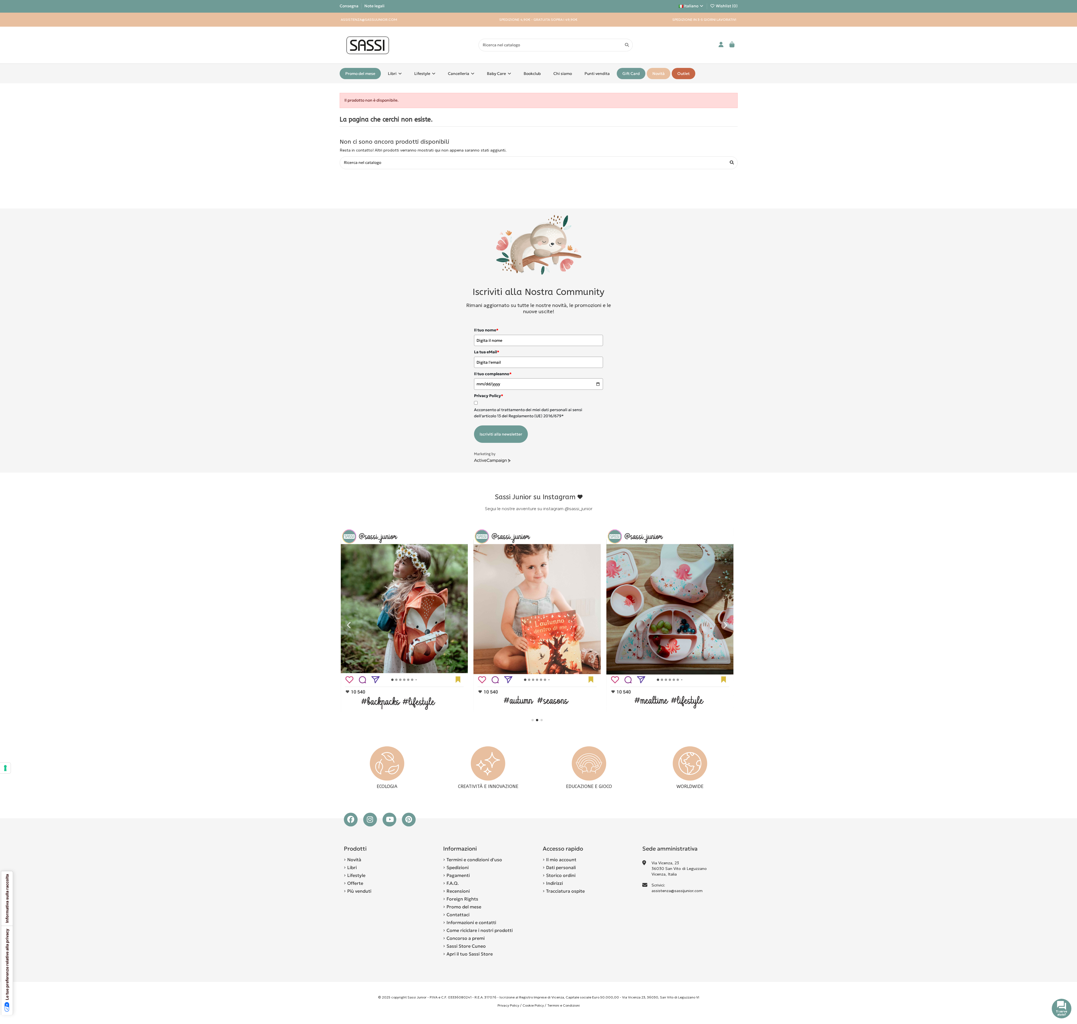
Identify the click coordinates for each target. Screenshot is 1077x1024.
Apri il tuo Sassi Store (470, 954)
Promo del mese (464, 907)
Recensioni (458, 891)
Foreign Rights (462, 899)
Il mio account (561, 859)
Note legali (374, 5)
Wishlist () (726, 5)
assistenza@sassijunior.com (677, 890)
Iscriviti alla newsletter (501, 434)
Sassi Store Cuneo (466, 946)
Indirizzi (554, 883)
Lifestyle (356, 875)
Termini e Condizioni (563, 1005)
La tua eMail (486, 351)
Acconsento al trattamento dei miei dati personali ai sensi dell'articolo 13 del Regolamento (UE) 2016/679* (528, 412)
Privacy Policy (508, 1005)
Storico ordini (561, 875)
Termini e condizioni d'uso (474, 859)
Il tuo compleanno (493, 373)
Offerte (355, 883)
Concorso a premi (466, 938)
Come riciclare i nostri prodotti (480, 930)
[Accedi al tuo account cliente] (721, 45)
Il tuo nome (486, 330)
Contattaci (458, 914)
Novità (354, 859)
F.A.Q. (453, 883)
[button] (532, 720)
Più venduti (359, 891)
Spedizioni (458, 867)
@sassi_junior (578, 508)
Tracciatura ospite (565, 891)
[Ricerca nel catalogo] (627, 45)
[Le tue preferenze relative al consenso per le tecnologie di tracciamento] (5, 768)
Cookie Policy (533, 1005)
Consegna (349, 5)
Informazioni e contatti (471, 922)
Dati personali (561, 867)
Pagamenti (458, 875)
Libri (352, 867)
